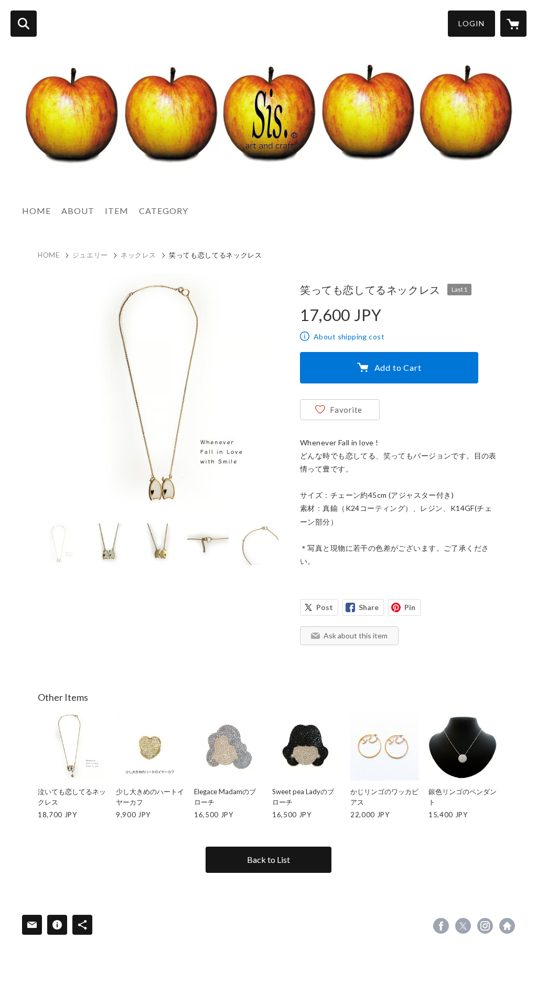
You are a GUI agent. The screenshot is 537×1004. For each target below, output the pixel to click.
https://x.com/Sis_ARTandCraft (463, 926)
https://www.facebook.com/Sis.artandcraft (441, 926)
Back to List (268, 859)
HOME (36, 211)
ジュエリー (90, 255)
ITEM (116, 211)
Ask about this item (356, 635)
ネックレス (138, 255)
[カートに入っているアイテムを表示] (513, 23)
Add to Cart (398, 367)
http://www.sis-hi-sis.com (507, 926)
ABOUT (77, 211)
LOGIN (471, 23)
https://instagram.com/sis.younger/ (485, 926)
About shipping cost (349, 336)
